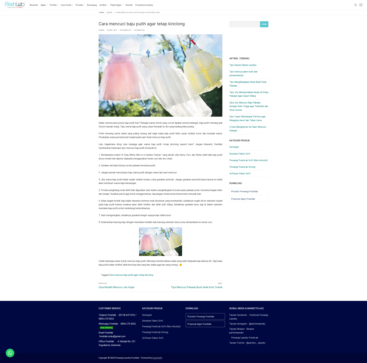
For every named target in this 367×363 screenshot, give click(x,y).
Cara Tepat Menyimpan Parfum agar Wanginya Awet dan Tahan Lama (247, 118)
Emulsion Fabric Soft (239, 153)
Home (101, 12)
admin (101, 30)
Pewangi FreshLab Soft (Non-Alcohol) (248, 160)
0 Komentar (139, 30)
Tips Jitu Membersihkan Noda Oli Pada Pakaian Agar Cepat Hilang (248, 94)
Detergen (234, 147)
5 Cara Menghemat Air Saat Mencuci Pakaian (247, 129)
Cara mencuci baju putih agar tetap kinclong (131, 275)
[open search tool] (355, 5)
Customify (157, 358)
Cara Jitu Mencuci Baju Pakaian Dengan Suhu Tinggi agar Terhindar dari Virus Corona (248, 106)
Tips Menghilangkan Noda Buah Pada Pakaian (247, 84)
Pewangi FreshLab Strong (242, 167)
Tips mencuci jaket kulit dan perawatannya (243, 73)
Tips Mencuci (125, 30)
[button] (10, 353)
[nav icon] (360, 5)
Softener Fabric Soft (240, 173)
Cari (264, 24)
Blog (110, 12)
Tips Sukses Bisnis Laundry (242, 65)
